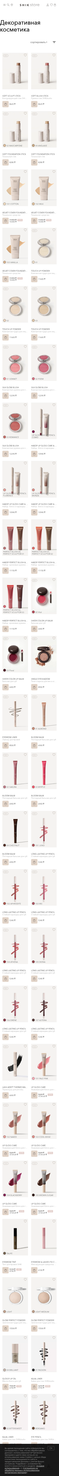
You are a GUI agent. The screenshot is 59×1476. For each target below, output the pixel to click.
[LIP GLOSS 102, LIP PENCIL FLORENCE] (4, 490)
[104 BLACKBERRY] (4, 1195)
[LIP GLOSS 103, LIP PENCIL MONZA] (33, 490)
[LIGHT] (4, 1311)
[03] (33, 320)
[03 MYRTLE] (33, 787)
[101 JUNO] (33, 845)
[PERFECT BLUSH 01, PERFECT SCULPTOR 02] (33, 548)
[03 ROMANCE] (4, 437)
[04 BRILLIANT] (4, 1370)
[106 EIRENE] (4, 1020)
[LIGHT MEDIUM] (33, 1311)
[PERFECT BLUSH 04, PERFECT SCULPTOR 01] (4, 548)
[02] (4, 320)
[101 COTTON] (4, 204)
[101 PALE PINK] (33, 1078)
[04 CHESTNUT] (4, 845)
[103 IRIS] (33, 903)
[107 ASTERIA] (33, 1020)
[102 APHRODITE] (4, 903)
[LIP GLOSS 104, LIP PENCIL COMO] (33, 431)
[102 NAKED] (4, 1136)
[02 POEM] (33, 378)
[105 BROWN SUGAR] (33, 1195)
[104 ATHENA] (4, 961)
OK (50, 1448)
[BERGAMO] (33, 1428)
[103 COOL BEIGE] (33, 1136)
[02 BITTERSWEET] (4, 1428)
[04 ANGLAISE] (33, 145)
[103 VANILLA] (4, 262)
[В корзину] (5, 104)
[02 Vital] (33, 612)
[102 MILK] (33, 204)
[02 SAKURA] (4, 787)
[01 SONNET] (4, 378)
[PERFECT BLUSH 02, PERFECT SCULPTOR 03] (4, 606)
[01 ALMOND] (33, 728)
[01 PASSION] (33, 1370)
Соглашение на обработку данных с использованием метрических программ (22, 1470)
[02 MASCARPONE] (4, 145)
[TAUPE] (4, 1253)
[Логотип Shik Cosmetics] (29, 5)
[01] (33, 262)
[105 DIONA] (33, 961)
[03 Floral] (4, 670)
